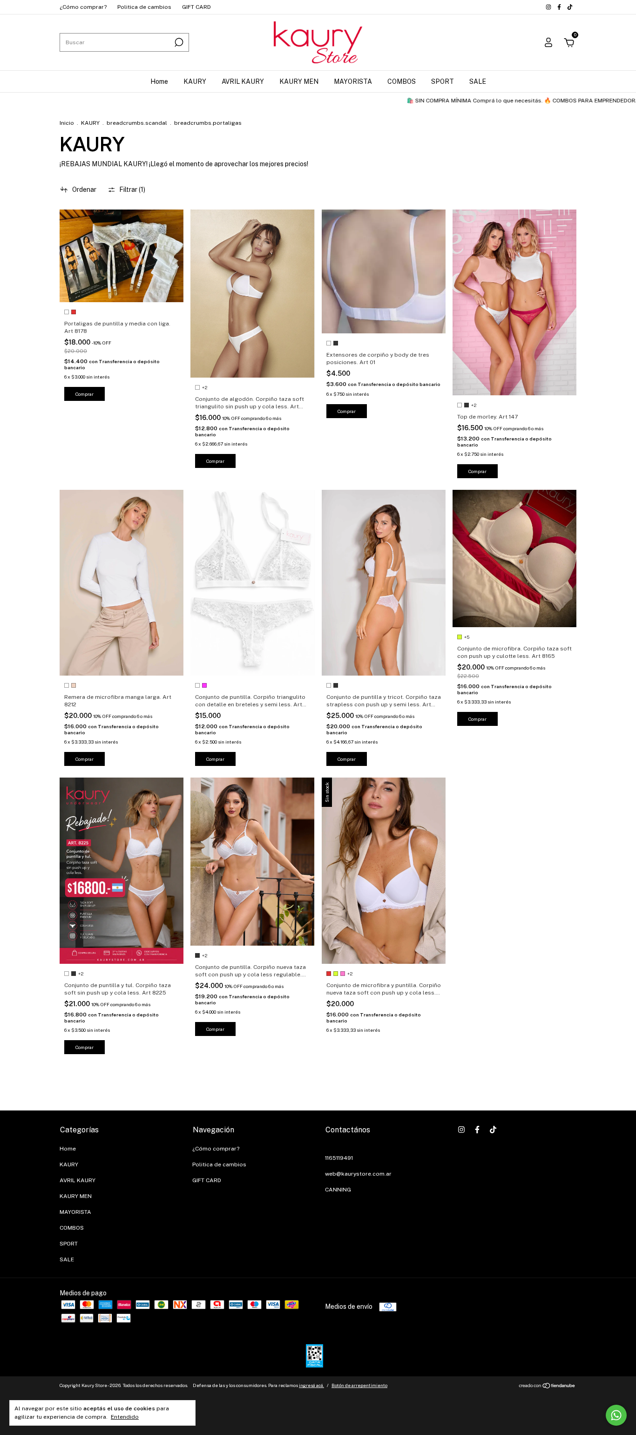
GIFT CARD (196, 7)
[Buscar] (178, 42)
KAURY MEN (298, 81)
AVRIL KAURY (243, 81)
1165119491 (339, 1158)
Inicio (67, 123)
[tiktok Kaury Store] (570, 7)
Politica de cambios (144, 7)
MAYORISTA (353, 81)
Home (159, 81)
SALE (477, 81)
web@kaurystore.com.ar (358, 1174)
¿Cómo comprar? (83, 7)
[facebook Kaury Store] (559, 7)
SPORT (442, 81)
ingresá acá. (311, 1385)
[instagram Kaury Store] (549, 7)
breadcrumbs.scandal (137, 123)
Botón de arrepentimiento (359, 1385)
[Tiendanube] (547, 1386)
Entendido (125, 1417)
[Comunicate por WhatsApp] (616, 1415)
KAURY (194, 81)
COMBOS (401, 81)
